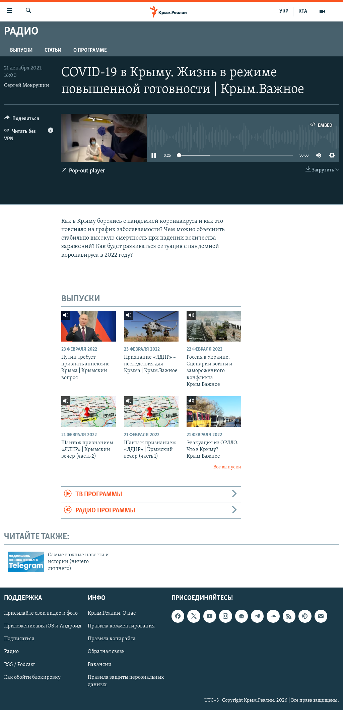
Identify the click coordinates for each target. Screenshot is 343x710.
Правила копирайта (112, 639)
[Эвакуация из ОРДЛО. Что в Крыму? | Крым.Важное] (214, 411)
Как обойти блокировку (32, 677)
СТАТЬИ (53, 50)
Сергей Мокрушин (26, 85)
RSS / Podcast (19, 664)
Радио (11, 651)
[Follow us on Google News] (241, 616)
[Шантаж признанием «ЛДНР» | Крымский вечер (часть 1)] (151, 411)
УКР (283, 11)
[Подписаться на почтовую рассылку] (321, 616)
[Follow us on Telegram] (257, 616)
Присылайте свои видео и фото (41, 613)
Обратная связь (106, 651)
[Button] (21, 120)
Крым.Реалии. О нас (112, 613)
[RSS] (289, 616)
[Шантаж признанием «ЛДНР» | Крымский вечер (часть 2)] (88, 411)
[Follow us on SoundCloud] (273, 616)
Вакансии (100, 664)
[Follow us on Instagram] (225, 616)
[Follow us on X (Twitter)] (193, 616)
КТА (302, 11)
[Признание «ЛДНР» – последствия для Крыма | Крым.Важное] (151, 326)
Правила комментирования (121, 626)
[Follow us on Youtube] (209, 616)
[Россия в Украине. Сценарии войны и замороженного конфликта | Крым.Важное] (214, 326)
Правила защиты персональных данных (126, 680)
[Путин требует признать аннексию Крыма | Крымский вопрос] (88, 326)
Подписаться (19, 639)
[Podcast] (304, 616)
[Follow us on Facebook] (178, 616)
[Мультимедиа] (322, 11)
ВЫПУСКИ (21, 50)
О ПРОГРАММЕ (90, 50)
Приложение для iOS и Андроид (42, 626)
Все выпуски (227, 467)
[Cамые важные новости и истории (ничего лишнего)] (26, 562)
